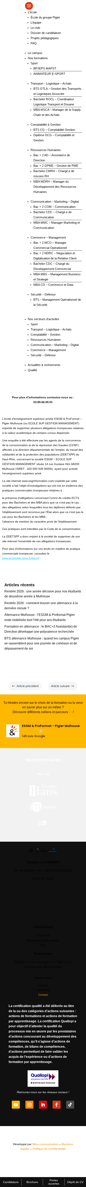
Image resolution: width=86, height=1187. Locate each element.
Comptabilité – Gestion (45, 334)
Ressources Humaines (46, 150)
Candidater (43, 990)
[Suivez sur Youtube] (16, 1105)
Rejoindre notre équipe (43, 940)
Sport (34, 63)
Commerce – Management (48, 237)
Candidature (11, 1182)
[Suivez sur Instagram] (29, 1105)
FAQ (34, 43)
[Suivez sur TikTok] (70, 1105)
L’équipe (36, 22)
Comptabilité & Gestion (46, 124)
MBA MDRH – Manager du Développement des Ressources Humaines (54, 187)
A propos (43, 935)
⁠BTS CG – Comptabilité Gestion (54, 129)
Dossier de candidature (46, 33)
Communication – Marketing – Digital (55, 201)
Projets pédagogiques (45, 38)
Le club (35, 27)
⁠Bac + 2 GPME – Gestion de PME (55, 165)
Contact (43, 994)
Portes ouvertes (53, 1182)
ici (70, 712)
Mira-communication (45, 1144)
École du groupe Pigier (45, 17)
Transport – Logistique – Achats (51, 83)
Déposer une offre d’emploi (43, 967)
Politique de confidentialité (49, 1148)
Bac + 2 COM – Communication (54, 206)
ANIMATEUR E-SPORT (49, 73)
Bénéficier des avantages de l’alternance (43, 962)
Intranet (43, 985)
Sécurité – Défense (43, 294)
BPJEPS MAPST (44, 68)
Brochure (32, 1182)
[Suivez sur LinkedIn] (43, 1105)
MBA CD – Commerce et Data (53, 284)
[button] (43, 731)
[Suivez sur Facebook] (57, 1105)
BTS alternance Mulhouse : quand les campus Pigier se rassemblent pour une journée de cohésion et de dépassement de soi (41, 643)
